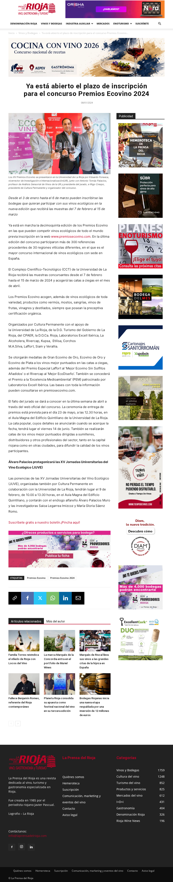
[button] (159, 24)
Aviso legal (69, 815)
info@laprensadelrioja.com (27, 836)
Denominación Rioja (23, 23)
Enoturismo (121, 23)
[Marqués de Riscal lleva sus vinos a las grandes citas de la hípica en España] (95, 640)
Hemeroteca (71, 783)
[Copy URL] (14, 598)
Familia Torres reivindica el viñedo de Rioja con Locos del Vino (23, 659)
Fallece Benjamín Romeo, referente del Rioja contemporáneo (23, 702)
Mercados (103, 23)
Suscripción (70, 790)
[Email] (78, 598)
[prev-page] (11, 723)
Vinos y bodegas (51, 23)
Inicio (11, 33)
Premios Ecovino (36, 577)
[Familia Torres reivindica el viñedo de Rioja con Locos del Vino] (23, 640)
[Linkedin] (65, 598)
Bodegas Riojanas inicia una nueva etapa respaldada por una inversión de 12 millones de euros (94, 707)
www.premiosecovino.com (71, 236)
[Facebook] (27, 598)
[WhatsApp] (52, 598)
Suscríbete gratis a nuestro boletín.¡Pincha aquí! (44, 522)
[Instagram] (21, 846)
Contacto (68, 809)
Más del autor (55, 621)
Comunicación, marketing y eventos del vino (97, 871)
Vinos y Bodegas (28, 33)
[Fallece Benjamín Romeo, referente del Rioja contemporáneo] (23, 684)
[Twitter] (40, 598)
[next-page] (17, 723)
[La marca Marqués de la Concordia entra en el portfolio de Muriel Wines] (59, 640)
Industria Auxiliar (78, 23)
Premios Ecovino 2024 (62, 577)
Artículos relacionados (26, 621)
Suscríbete (142, 23)
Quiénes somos (73, 777)
